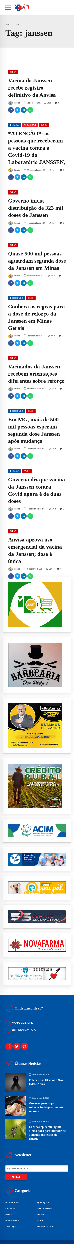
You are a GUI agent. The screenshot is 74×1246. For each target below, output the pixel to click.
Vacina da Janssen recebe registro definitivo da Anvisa (32, 88)
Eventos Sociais (44, 1208)
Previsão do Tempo (46, 1226)
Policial (40, 1214)
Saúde (13, 72)
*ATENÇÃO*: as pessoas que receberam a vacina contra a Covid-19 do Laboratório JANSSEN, (36, 147)
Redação (17, 103)
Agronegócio (43, 1202)
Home (8, 24)
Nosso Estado (16, 298)
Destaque (14, 125)
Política (8, 1214)
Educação (10, 1208)
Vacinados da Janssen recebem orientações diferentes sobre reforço (36, 374)
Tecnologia (10, 1226)
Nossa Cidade (30, 125)
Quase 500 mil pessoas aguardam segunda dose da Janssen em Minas (37, 261)
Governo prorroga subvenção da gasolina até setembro (46, 1107)
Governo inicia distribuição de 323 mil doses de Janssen (35, 208)
